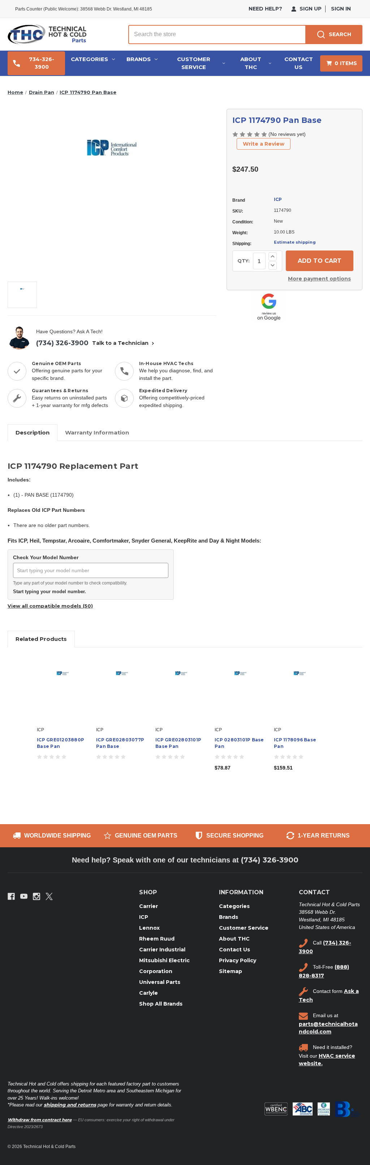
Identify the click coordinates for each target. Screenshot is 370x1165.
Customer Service (193, 63)
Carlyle (148, 993)
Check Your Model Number (45, 557)
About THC (250, 63)
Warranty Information (97, 432)
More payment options (319, 278)
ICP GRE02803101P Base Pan (178, 743)
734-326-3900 (41, 63)
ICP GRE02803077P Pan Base (120, 743)
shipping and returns (70, 1105)
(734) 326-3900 (62, 343)
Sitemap (230, 971)
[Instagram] (36, 896)
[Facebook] (11, 896)
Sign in (341, 8)
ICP (278, 199)
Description (33, 432)
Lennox (149, 928)
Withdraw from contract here (40, 1119)
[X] (49, 896)
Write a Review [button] (263, 144)
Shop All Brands (160, 1004)
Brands (138, 59)
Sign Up (310, 8)
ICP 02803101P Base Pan (239, 743)
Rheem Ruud (157, 938)
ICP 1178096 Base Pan (295, 743)
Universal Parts (159, 982)
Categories (89, 59)
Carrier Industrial (162, 949)
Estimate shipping (295, 242)
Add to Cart (240, 695)
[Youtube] (23, 896)
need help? (265, 8)
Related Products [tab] (41, 638)
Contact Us (298, 63)
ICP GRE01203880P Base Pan (60, 743)
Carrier (148, 906)
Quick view (63, 688)
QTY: (243, 261)
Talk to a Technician (121, 343)
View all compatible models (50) (50, 606)
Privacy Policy (237, 960)
